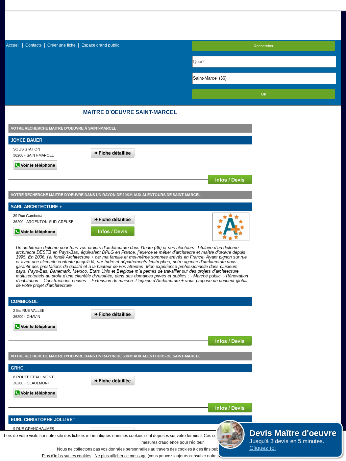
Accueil (13, 45)
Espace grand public (100, 45)
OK (263, 94)
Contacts (33, 45)
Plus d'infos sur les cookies (66, 456)
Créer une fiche (61, 45)
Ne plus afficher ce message (121, 456)
